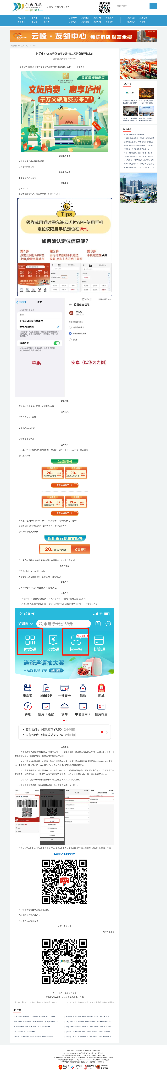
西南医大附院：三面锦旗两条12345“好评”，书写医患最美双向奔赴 (88, 1037)
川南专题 (131, 18)
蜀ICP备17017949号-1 (98, 1062)
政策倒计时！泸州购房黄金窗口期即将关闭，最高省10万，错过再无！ (88, 1017)
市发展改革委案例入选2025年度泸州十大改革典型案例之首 (36, 1022)
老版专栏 (143, 18)
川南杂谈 (33, 22)
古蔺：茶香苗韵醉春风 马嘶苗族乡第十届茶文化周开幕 (35, 1017)
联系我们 (96, 1050)
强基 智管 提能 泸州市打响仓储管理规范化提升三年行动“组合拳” (88, 1022)
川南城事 (73, 18)
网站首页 (21, 18)
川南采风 (109, 18)
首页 (27, 46)
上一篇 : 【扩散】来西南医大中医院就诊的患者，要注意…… (38, 1002)
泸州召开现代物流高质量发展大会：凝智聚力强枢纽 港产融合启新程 (88, 1027)
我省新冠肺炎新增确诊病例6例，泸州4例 (138, 145)
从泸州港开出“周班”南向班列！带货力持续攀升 (32, 1027)
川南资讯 (21, 22)
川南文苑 (85, 18)
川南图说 (46, 18)
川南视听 (109, 22)
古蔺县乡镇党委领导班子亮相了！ (136, 134)
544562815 (101, 1055)
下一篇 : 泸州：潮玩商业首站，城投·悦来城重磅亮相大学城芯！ (90, 1002)
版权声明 (88, 1050)
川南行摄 (97, 22)
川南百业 (85, 22)
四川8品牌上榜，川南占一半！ (25, 1032)
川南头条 (33, 18)
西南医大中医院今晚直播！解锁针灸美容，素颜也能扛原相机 (88, 1032)
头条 (34, 46)
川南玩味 (73, 22)
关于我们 (143, 22)
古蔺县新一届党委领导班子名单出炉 (136, 149)
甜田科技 (101, 1053)
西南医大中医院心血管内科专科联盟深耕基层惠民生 (33, 1037)
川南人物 (97, 18)
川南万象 (46, 22)
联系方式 (131, 22)
